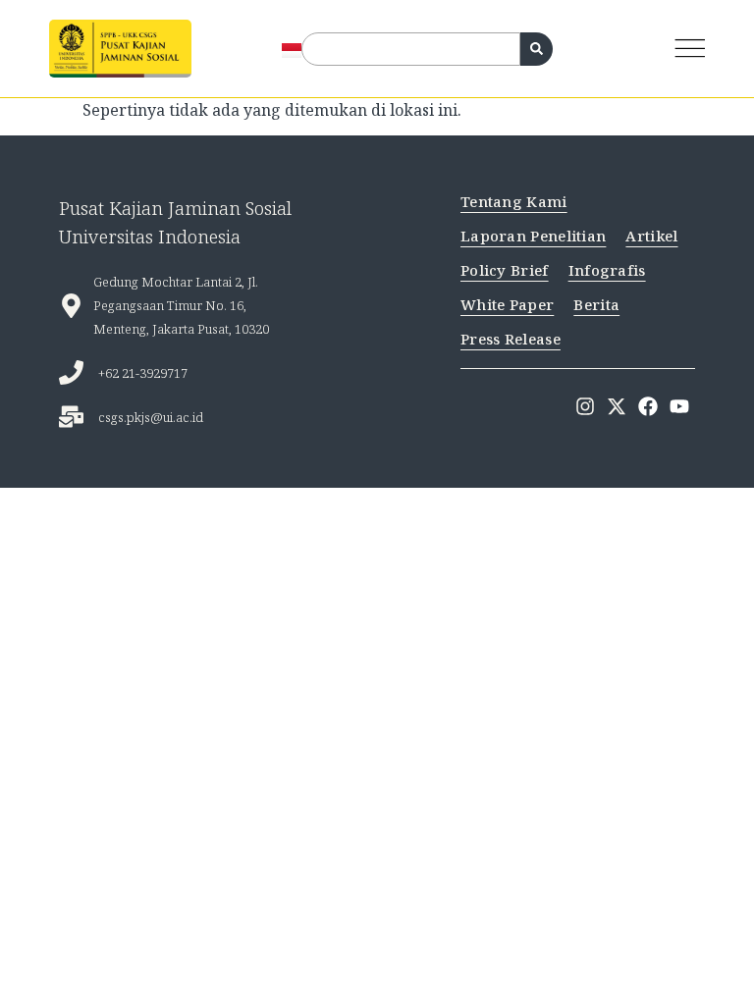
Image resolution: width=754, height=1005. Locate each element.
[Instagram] (585, 406)
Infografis (607, 270)
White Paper (507, 304)
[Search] (536, 49)
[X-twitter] (616, 406)
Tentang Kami (513, 201)
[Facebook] (648, 406)
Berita (596, 304)
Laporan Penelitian (533, 235)
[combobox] (410, 49)
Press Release (510, 338)
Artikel (651, 235)
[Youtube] (679, 406)
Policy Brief (504, 270)
